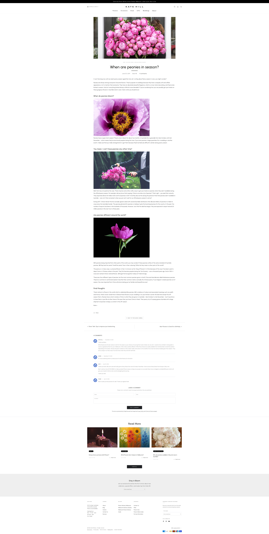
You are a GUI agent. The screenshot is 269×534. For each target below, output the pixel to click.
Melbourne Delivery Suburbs (125, 507)
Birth (91, 451)
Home (124, 62)
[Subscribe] (145, 489)
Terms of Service (150, 411)
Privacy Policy (140, 411)
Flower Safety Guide (138, 512)
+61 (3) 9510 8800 (94, 508)
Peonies (96, 82)
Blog (104, 507)
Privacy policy (96, 529)
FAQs (135, 507)
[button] (174, 6)
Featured (124, 451)
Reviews (105, 514)
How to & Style (158, 451)
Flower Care (136, 509)
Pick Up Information (138, 514)
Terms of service (103, 529)
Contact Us (105, 512)
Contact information (118, 529)
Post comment (134, 407)
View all (134, 466)
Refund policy (89, 529)
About (104, 505)
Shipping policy (110, 529)
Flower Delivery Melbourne (124, 505)
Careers (104, 509)
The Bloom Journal (130, 62)
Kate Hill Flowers (93, 527)
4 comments (143, 73)
